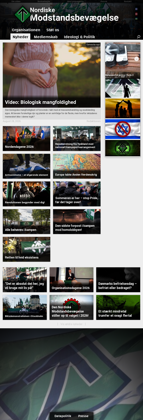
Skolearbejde (43, 1)
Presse (104, 1)
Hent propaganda (75, 1)
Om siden (15, 1)
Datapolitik (62, 416)
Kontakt (128, 1)
